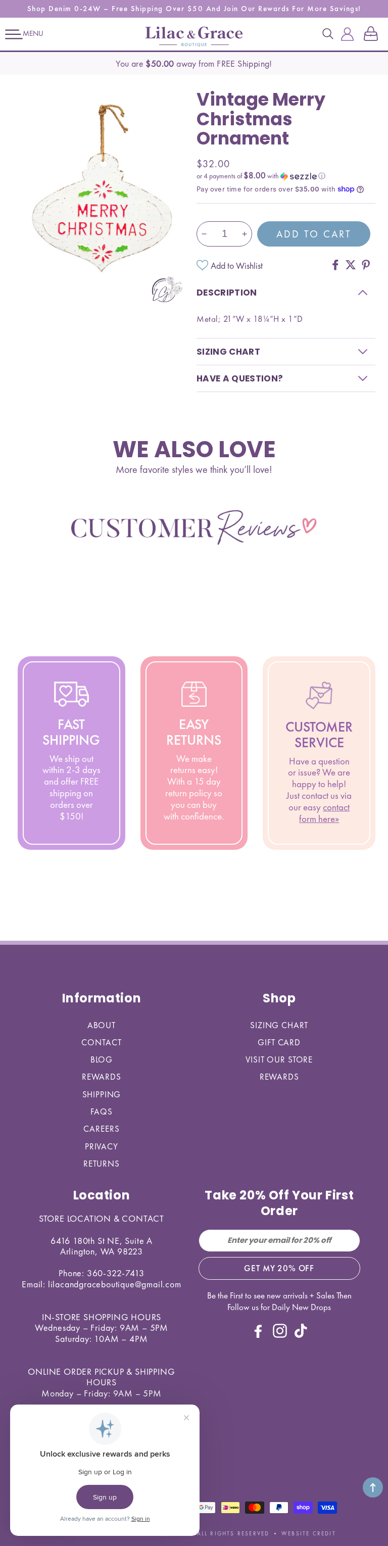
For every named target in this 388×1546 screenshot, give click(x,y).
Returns (101, 1163)
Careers (101, 1128)
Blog (101, 1059)
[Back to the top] (373, 1487)
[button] (14, 34)
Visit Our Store (279, 1059)
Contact (101, 1042)
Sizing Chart (279, 1025)
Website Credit (308, 1533)
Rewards (101, 1076)
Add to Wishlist (237, 265)
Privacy (101, 1146)
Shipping (101, 1094)
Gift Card (279, 1042)
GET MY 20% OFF (279, 1268)
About (101, 1025)
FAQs (101, 1111)
